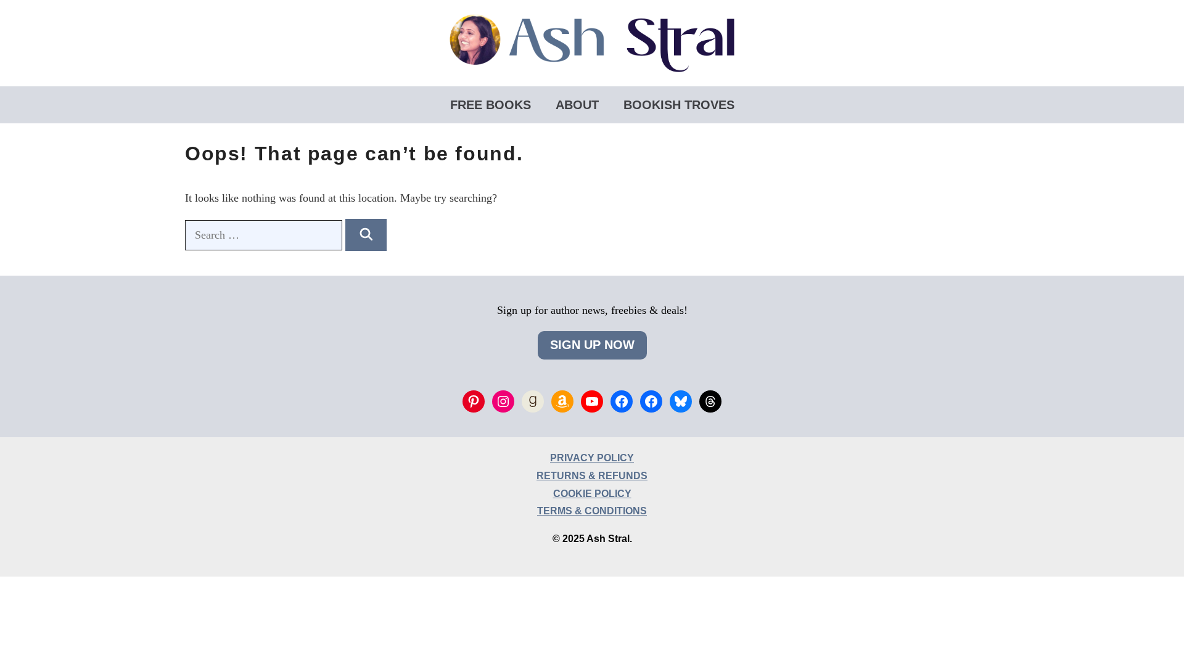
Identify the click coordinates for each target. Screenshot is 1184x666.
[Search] (366, 235)
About (577, 105)
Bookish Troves (678, 105)
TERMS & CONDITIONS (592, 511)
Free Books (490, 105)
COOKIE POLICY (592, 493)
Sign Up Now (592, 345)
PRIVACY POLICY (592, 458)
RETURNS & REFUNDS (592, 476)
